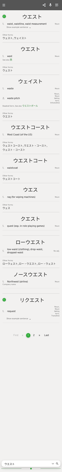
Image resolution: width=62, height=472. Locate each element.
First (15, 335)
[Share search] (44, 5)
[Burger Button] (5, 5)
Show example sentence (17, 27)
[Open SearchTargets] (53, 464)
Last (46, 335)
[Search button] (57, 464)
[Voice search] (50, 5)
